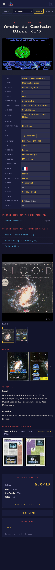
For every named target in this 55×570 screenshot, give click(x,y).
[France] (25, 169)
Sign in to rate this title (27, 504)
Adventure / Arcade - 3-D (33, 78)
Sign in (49, 11)
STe (27, 192)
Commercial (27, 183)
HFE (23, 141)
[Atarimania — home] (10, 3)
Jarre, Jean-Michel (30, 114)
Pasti (29, 141)
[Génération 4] (13, 452)
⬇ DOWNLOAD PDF (27, 513)
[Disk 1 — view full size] (27, 287)
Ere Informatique (29, 154)
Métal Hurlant (28, 159)
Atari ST (19, 22)
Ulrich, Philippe (28, 110)
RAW (34, 141)
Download (31, 136)
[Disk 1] (8, 335)
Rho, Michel (43, 105)
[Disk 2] (22, 335)
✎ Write (8, 528)
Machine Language (30, 83)
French (25, 174)
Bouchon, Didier (29, 101)
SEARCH (39, 11)
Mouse (25, 87)
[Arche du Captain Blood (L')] (18, 366)
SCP (39, 141)
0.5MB (33, 192)
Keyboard (34, 87)
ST (23, 192)
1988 (24, 145)
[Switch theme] (51, 4)
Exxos (25, 150)
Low (24, 96)
